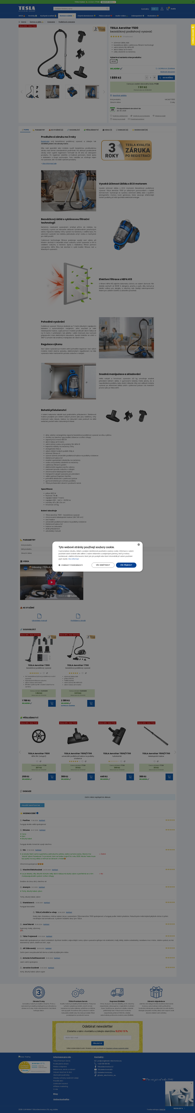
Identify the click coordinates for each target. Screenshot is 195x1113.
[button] (71, 565)
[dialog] (97, 556)
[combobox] (139, 544)
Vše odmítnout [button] (103, 565)
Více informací (73, 559)
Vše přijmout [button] (126, 565)
